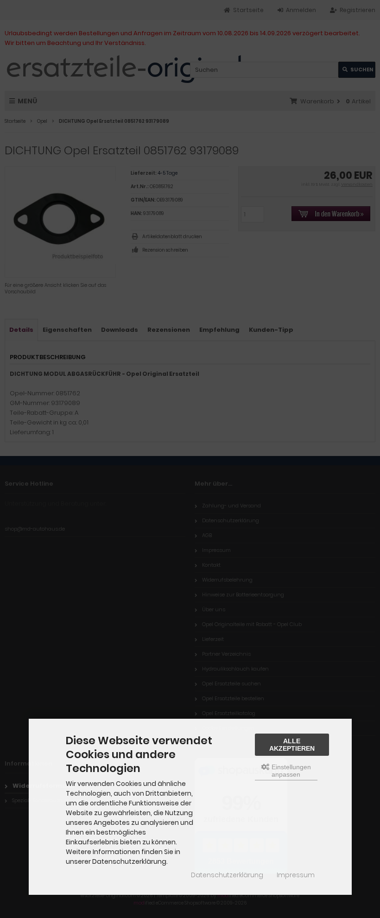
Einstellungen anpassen (290, 770)
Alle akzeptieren (292, 744)
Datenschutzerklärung (227, 875)
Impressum (296, 875)
